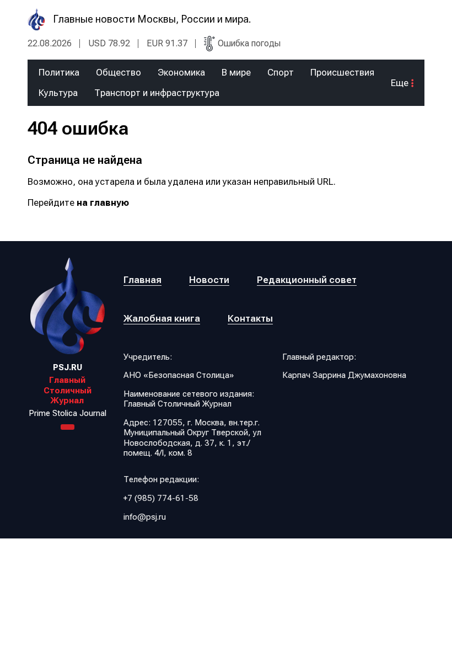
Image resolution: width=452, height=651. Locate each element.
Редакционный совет (307, 279)
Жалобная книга (161, 318)
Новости (209, 279)
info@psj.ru (144, 517)
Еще (399, 83)
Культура (58, 93)
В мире (236, 72)
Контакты (250, 318)
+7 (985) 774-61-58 (160, 498)
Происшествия (342, 72)
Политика (59, 72)
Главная (142, 279)
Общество (118, 72)
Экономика (181, 72)
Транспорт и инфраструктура (156, 93)
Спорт (280, 72)
